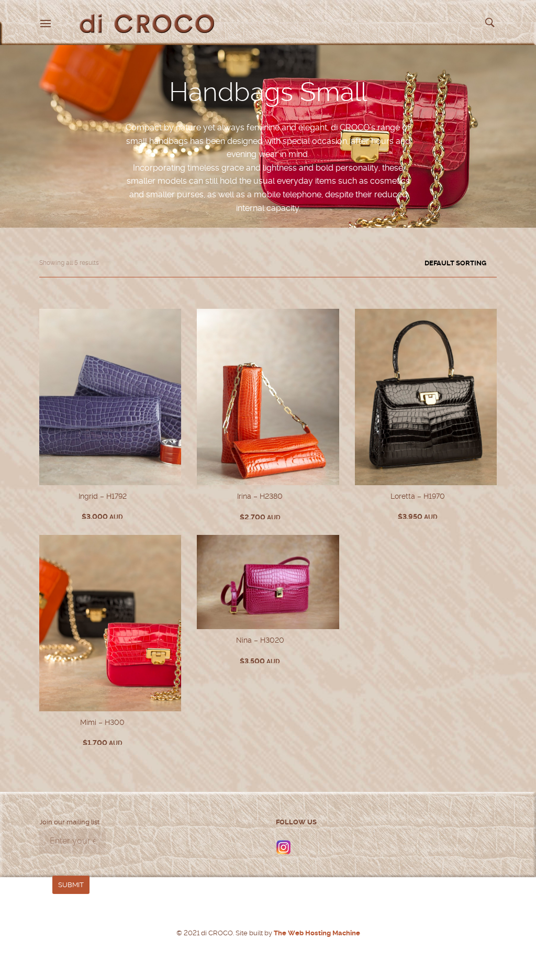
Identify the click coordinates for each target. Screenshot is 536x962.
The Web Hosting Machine (316, 933)
